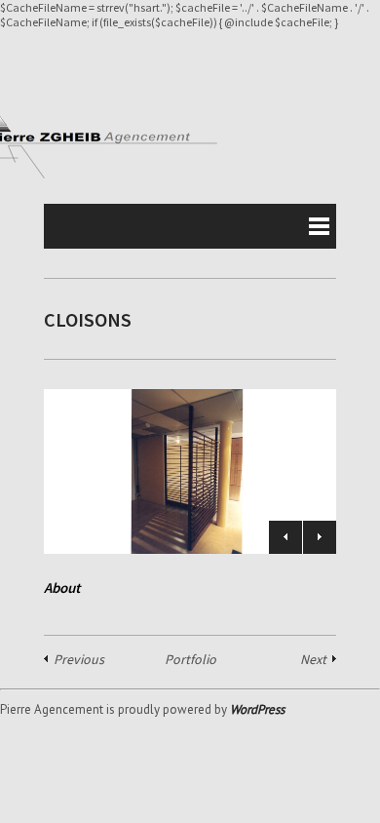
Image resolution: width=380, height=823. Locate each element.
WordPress (257, 709)
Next (319, 537)
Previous (285, 537)
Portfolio (190, 659)
